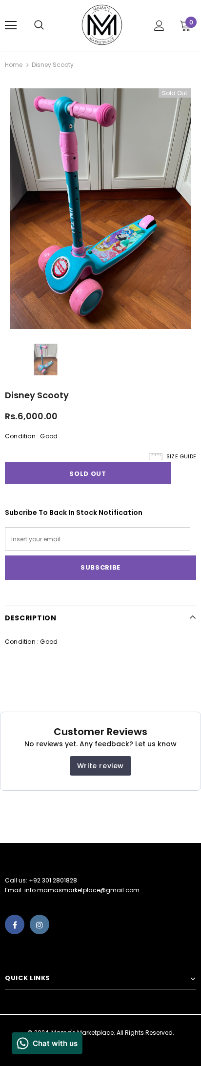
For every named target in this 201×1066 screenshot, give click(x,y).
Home (13, 65)
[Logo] (102, 24)
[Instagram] (39, 924)
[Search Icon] (48, 25)
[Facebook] (14, 924)
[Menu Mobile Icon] (11, 25)
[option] (100, 208)
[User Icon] (159, 25)
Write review (100, 766)
